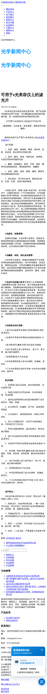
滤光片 (18, 538)
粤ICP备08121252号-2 (10, 684)
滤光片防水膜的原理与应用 (18, 584)
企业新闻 (10, 563)
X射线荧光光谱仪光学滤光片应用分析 (23, 576)
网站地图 (5, 679)
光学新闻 (10, 557)
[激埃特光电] (23, 2)
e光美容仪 (10, 538)
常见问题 (10, 560)
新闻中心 (10, 555)
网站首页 (10, 9)
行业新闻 (10, 565)
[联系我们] (41, 681)
